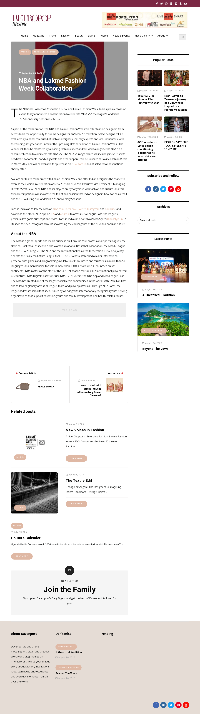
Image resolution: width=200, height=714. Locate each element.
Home (24, 35)
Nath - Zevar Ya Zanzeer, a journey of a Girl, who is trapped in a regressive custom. (175, 103)
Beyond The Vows (155, 349)
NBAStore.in (79, 164)
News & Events (121, 35)
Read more (76, 458)
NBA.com (58, 209)
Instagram (93, 209)
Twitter (81, 209)
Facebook (70, 209)
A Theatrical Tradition (158, 295)
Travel (52, 35)
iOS (53, 214)
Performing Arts (151, 277)
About (161, 35)
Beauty (79, 35)
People (104, 35)
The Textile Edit (79, 480)
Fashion (65, 35)
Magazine (38, 35)
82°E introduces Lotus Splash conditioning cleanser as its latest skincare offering (147, 151)
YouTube (110, 209)
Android (65, 214)
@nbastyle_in (115, 219)
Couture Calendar (26, 538)
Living (91, 35)
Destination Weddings (153, 331)
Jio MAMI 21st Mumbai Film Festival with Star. (148, 99)
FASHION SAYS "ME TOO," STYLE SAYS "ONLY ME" (176, 146)
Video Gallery (142, 35)
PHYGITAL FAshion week (45, 52)
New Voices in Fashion (85, 430)
